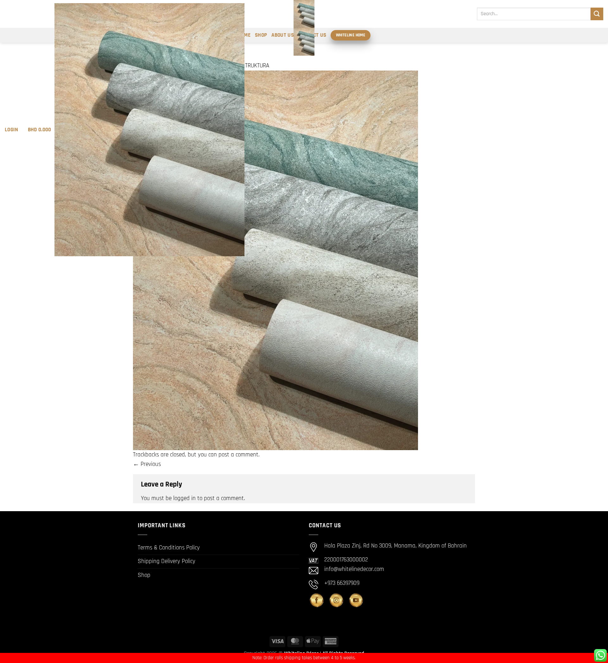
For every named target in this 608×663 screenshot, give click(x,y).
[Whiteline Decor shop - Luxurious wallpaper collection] (304, 28)
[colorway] (275, 260)
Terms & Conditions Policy (169, 548)
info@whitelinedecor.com (354, 569)
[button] (11, 129)
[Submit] (597, 14)
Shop (144, 575)
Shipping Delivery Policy (166, 561)
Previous (147, 464)
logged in (184, 498)
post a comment (238, 455)
